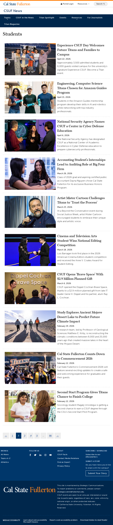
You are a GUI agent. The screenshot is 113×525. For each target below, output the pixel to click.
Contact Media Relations (68, 458)
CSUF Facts (62, 454)
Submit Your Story (97, 473)
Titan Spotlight (46, 18)
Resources (84, 4)
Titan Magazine (12, 24)
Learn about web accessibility (35, 520)
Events (63, 18)
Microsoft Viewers (30, 522)
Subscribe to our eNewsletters (93, 455)
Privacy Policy (63, 466)
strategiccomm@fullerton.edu (70, 492)
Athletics (5, 462)
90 (50, 435)
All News (5, 454)
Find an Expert (63, 462)
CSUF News (13, 11)
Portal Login (67, 4)
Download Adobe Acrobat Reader (93, 520)
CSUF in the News (25, 18)
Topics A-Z (5, 458)
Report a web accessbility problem (64, 520)
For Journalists (95, 18)
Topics (7, 18)
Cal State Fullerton (17, 4)
